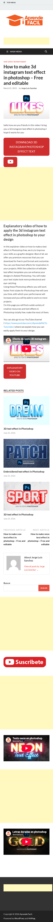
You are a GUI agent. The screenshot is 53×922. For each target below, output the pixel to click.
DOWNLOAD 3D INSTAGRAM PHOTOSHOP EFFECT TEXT (26, 146)
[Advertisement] (28, 41)
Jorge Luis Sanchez (29, 88)
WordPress (19, 918)
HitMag (31, 918)
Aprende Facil (26, 914)
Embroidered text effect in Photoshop (24, 471)
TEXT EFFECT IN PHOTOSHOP (15, 62)
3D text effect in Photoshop (18, 428)
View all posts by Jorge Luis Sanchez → (34, 568)
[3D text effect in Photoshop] (26, 411)
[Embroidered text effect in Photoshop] (26, 454)
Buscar (7, 583)
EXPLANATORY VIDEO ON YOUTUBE (15, 371)
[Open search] (46, 51)
